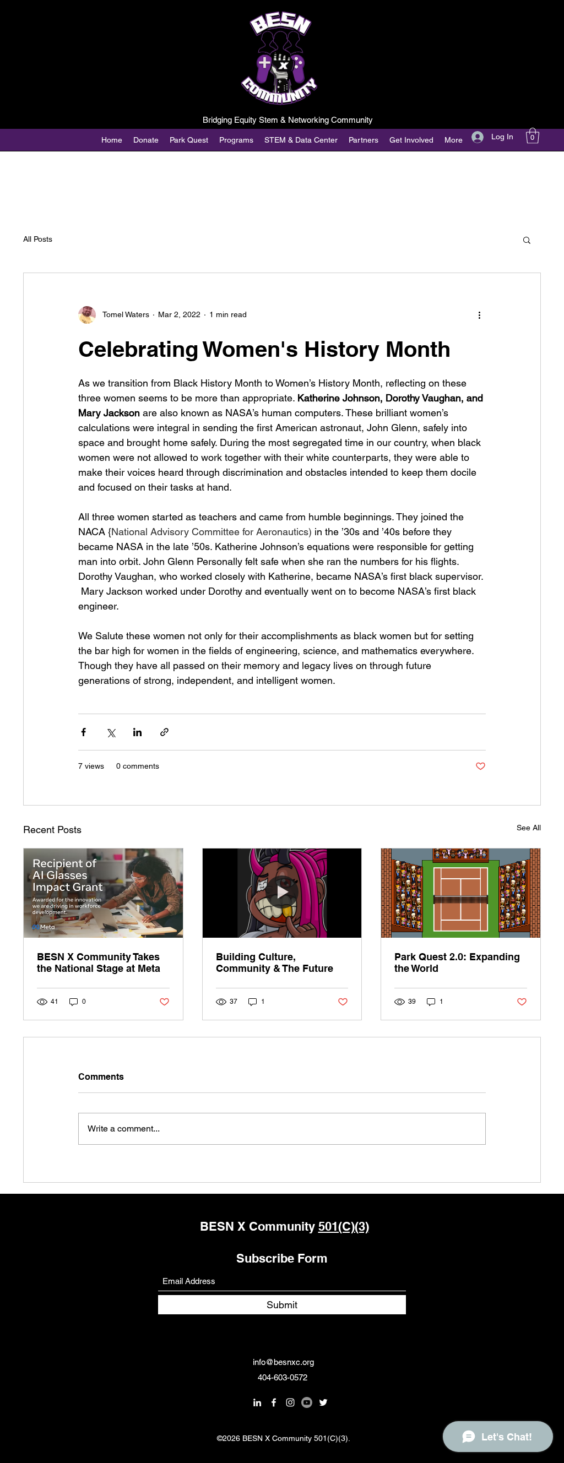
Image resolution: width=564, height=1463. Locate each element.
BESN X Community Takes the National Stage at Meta (98, 962)
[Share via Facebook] (83, 732)
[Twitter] (323, 1402)
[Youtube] (306, 1402)
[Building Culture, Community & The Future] (282, 893)
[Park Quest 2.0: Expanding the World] (460, 893)
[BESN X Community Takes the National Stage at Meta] (103, 893)
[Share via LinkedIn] (137, 732)
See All (529, 827)
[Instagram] (290, 1402)
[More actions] (479, 315)
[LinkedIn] (257, 1402)
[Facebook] (273, 1402)
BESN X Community (259, 1226)
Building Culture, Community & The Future (274, 962)
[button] (532, 136)
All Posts (37, 239)
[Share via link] (164, 732)
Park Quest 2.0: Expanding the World (457, 962)
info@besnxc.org (283, 1362)
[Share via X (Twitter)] (110, 732)
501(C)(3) (343, 1226)
